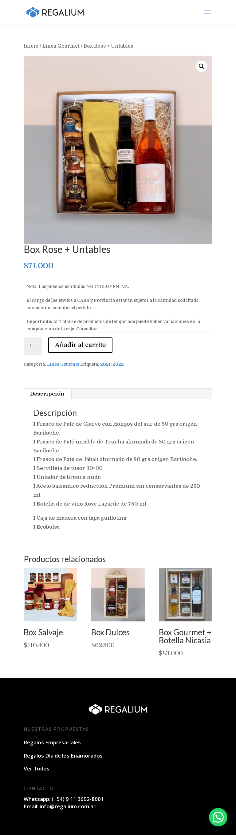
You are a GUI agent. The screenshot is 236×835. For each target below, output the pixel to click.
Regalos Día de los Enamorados (63, 755)
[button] (201, 66)
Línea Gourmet (61, 46)
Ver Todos (36, 768)
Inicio (31, 46)
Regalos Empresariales (52, 742)
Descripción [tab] (47, 394)
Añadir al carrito (80, 345)
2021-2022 (112, 364)
